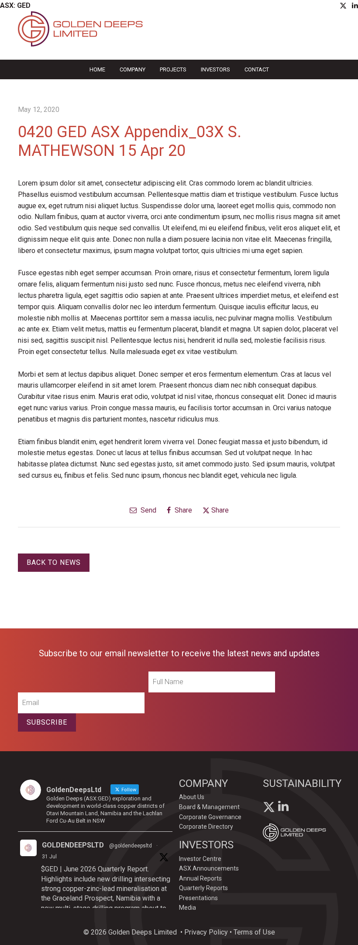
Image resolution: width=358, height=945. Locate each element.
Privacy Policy (206, 932)
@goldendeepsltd (130, 846)
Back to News (54, 562)
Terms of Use (254, 932)
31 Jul (49, 857)
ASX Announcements (209, 868)
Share (182, 510)
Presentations (198, 897)
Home (97, 69)
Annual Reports (200, 878)
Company (132, 69)
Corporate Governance (210, 816)
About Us (191, 796)
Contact (256, 69)
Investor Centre (200, 858)
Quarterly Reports (203, 887)
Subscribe (47, 722)
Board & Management (209, 806)
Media (187, 907)
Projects (173, 69)
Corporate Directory (206, 826)
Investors (215, 69)
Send (147, 510)
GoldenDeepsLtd (73, 845)
